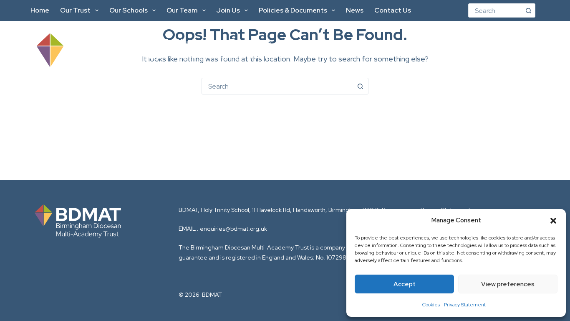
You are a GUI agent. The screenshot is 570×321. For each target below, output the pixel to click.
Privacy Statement (465, 304)
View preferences (508, 284)
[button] (553, 221)
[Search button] (528, 10)
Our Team (181, 10)
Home (39, 10)
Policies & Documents (293, 10)
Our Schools (128, 10)
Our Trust (75, 10)
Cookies (431, 304)
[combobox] (495, 10)
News (354, 10)
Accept (404, 284)
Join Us (228, 10)
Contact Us (392, 10)
